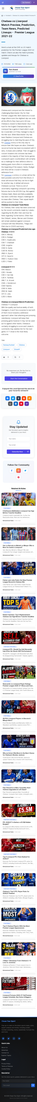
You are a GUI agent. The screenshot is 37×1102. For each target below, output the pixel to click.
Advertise (5, 1050)
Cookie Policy (6, 1069)
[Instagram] (18, 470)
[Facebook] (11, 470)
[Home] (2, 15)
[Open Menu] (3, 8)
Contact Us (5, 1053)
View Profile (19, 76)
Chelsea (22, 345)
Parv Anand (13, 69)
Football (8, 15)
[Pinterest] (18, 477)
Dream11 (17, 349)
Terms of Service (7, 1066)
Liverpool (6, 349)
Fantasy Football (8, 345)
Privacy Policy (6, 1063)
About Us (5, 1047)
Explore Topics (6, 1055)
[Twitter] (25, 470)
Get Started (26, 2)
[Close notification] (34, 2)
